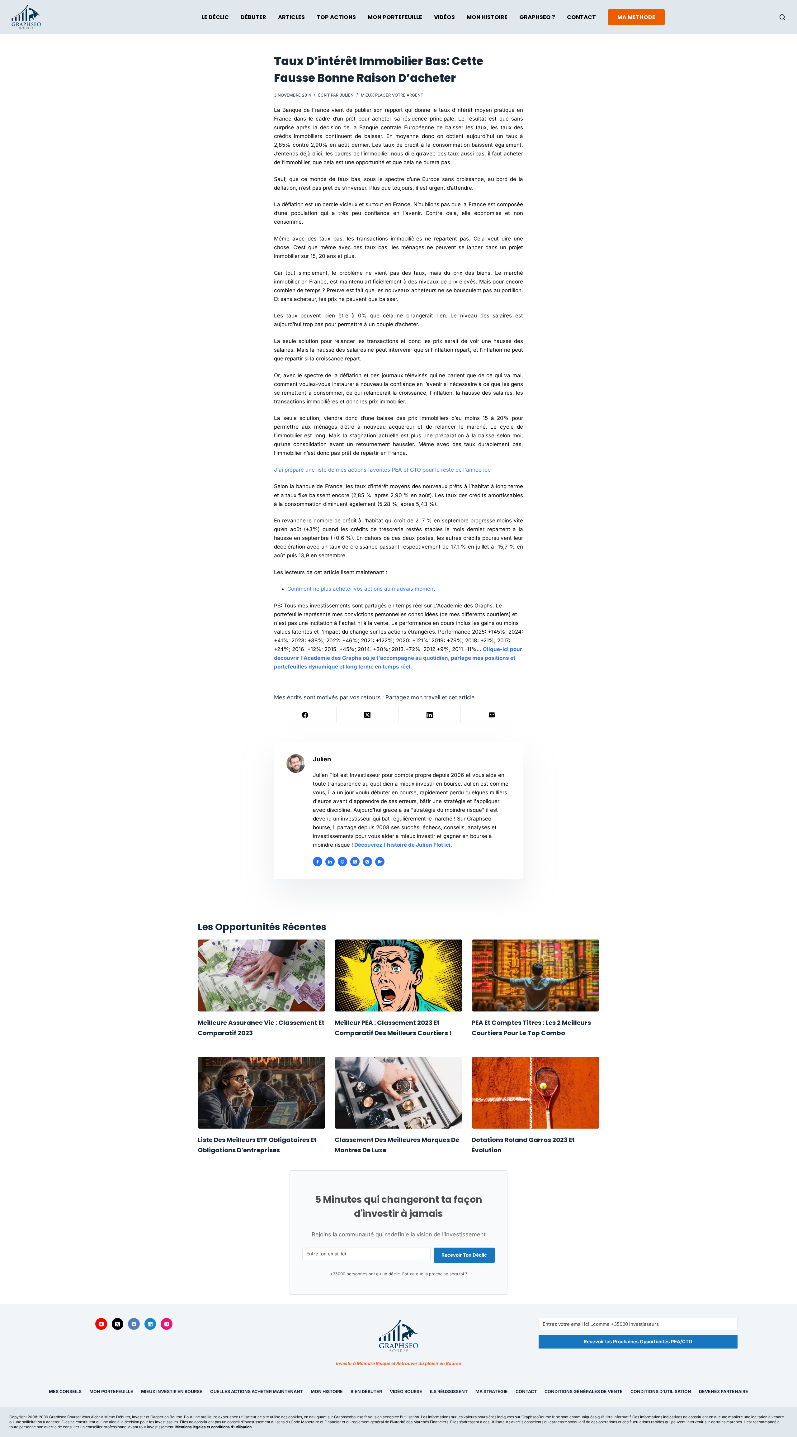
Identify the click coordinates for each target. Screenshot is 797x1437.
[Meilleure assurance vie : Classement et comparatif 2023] (261, 975)
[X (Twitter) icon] (355, 861)
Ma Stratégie (491, 1391)
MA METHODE (636, 17)
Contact (581, 17)
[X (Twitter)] (368, 715)
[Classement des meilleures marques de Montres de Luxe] (398, 1093)
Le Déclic (215, 17)
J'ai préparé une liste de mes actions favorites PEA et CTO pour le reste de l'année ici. (382, 470)
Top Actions (336, 17)
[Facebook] (305, 715)
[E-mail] (492, 715)
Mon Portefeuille (395, 17)
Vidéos (444, 17)
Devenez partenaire (723, 1391)
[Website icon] (342, 861)
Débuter (253, 17)
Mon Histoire (487, 17)
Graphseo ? (537, 17)
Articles (291, 17)
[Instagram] (166, 1324)
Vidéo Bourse (406, 1391)
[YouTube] (101, 1324)
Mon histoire (327, 1391)
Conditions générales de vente (584, 1391)
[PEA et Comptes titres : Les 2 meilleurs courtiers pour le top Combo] (535, 975)
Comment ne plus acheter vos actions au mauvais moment (361, 589)
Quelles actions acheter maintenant (256, 1391)
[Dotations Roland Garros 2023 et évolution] (535, 1093)
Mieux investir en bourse (171, 1391)
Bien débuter (366, 1391)
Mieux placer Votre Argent (392, 95)
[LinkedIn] (430, 715)
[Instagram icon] (367, 861)
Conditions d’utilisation (660, 1391)
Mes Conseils (65, 1391)
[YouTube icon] (379, 861)
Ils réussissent (449, 1391)
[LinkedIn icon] (330, 861)
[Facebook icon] (317, 861)
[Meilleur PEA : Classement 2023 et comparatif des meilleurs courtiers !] (398, 975)
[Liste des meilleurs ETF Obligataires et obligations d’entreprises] (261, 1093)
